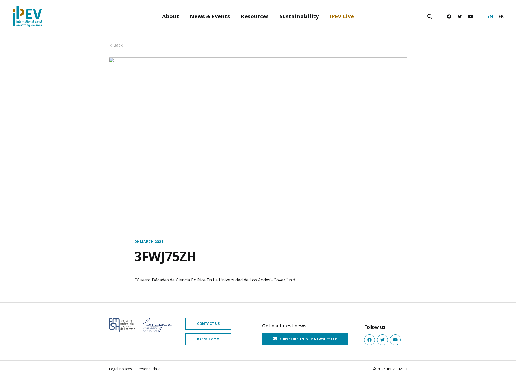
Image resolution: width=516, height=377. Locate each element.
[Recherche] (429, 16)
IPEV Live (341, 16)
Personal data (148, 368)
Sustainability (299, 16)
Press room (208, 339)
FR (501, 16)
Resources (255, 16)
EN (490, 16)
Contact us (208, 323)
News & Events (210, 16)
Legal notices (120, 368)
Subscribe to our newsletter (307, 339)
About (170, 16)
